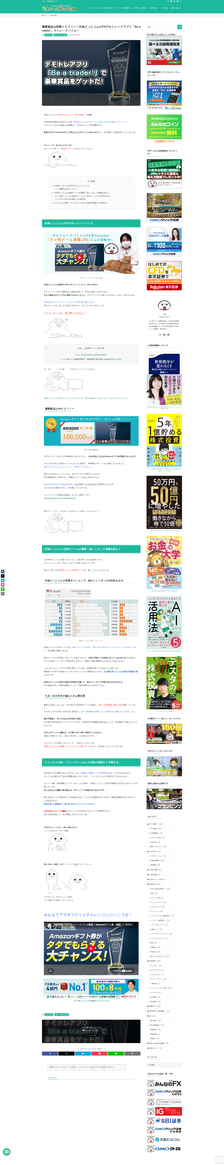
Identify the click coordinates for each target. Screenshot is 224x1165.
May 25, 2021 (116, 359)
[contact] (177, 1)
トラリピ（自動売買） (160, 920)
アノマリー (155, 965)
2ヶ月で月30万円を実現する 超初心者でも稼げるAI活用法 (164, 651)
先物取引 (155, 947)
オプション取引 (157, 898)
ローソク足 (155, 992)
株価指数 (155, 1029)
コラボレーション (158, 856)
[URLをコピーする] (132, 1054)
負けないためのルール (159, 956)
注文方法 (155, 842)
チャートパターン (158, 979)
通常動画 (155, 865)
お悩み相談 (154, 874)
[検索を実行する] (179, 27)
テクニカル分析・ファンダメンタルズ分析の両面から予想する (81, 203)
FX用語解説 (156, 833)
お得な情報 (48, 35)
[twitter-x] (168, 1)
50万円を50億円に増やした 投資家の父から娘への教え (164, 530)
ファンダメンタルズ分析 (160, 988)
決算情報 (155, 1034)
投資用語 (154, 961)
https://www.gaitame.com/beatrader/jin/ (60, 498)
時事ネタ (154, 1006)
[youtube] (171, 1)
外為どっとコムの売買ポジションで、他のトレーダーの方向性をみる (84, 196)
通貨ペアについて (158, 846)
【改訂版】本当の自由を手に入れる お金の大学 (164, 591)
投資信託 (155, 952)
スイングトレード (158, 902)
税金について (155, 1048)
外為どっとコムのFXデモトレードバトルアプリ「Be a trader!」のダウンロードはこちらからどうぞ (85, 398)
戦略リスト (157, 929)
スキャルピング (157, 907)
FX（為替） (156, 824)
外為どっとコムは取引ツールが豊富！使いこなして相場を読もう (82, 193)
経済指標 (155, 1001)
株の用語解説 (157, 1025)
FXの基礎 (155, 828)
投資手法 (154, 884)
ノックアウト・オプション (161, 934)
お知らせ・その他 (157, 879)
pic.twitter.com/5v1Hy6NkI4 (95, 355)
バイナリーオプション (159, 938)
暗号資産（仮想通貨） (159, 1011)
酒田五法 (155, 983)
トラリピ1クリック (159, 925)
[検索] (180, 1)
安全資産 (155, 997)
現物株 (154, 1038)
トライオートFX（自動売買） (162, 916)
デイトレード (156, 911)
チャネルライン (157, 974)
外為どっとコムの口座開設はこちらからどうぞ (93, 1001)
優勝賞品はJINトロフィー (68, 189)
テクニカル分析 (157, 837)
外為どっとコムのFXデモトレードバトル (72, 186)
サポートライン (157, 970)
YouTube (154, 851)
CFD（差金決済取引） (160, 889)
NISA (153, 893)
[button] (50, 1054)
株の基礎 (155, 1020)
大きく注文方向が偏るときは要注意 (72, 199)
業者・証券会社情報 (60, 35)
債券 (153, 943)
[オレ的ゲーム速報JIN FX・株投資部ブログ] (59, 7)
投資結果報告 (157, 860)
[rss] (174, 1)
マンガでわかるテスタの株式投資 (164, 711)
